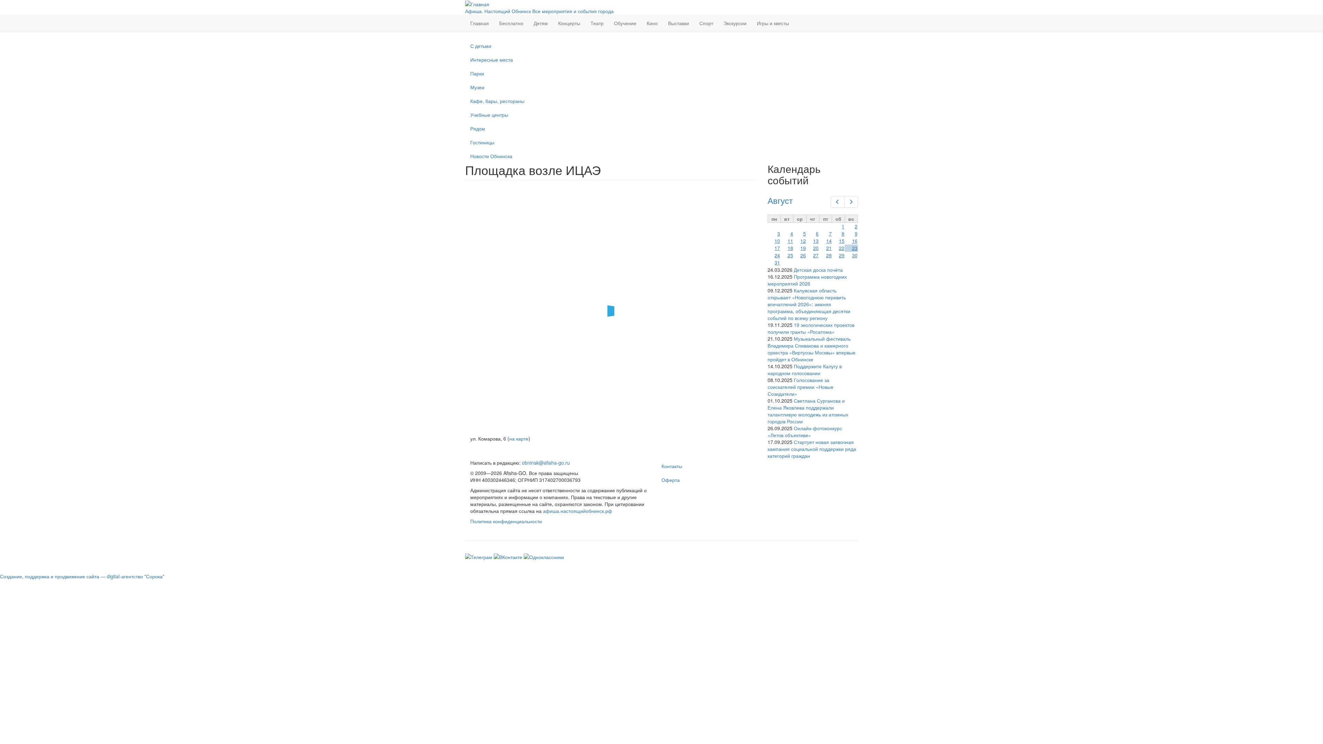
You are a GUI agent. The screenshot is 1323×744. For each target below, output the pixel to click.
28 (829, 255)
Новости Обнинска (491, 156)
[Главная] (477, 3)
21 (829, 248)
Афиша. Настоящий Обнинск (498, 11)
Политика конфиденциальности (506, 521)
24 (777, 255)
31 (777, 262)
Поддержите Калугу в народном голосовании (805, 369)
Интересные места (491, 59)
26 (803, 255)
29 (841, 255)
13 (816, 240)
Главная (479, 23)
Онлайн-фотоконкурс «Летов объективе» (805, 431)
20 (816, 248)
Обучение (625, 23)
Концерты (569, 23)
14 (829, 240)
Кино (652, 23)
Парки (477, 73)
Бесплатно (511, 23)
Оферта (671, 479)
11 (790, 240)
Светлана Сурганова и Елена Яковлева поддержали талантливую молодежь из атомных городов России (808, 411)
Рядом (477, 128)
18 (790, 248)
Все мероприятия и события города (573, 11)
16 (855, 240)
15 (841, 240)
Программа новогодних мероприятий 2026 (807, 280)
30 (855, 255)
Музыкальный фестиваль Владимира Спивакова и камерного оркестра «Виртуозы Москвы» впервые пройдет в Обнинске (811, 349)
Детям (541, 23)
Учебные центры (489, 114)
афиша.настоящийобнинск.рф (577, 510)
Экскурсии (735, 23)
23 (855, 248)
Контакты (672, 466)
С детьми (480, 45)
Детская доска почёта (818, 269)
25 (790, 255)
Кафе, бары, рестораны (497, 100)
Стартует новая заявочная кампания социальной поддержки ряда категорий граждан (812, 448)
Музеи (477, 87)
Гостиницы (482, 142)
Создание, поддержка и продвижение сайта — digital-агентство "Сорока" (82, 576)
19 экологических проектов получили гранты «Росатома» (811, 328)
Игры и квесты (773, 23)
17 (777, 248)
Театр (597, 23)
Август (780, 200)
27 (816, 255)
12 (803, 240)
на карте (519, 438)
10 (777, 240)
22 (841, 248)
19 (803, 248)
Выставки (678, 23)
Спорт (706, 23)
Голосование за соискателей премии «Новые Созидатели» (800, 386)
